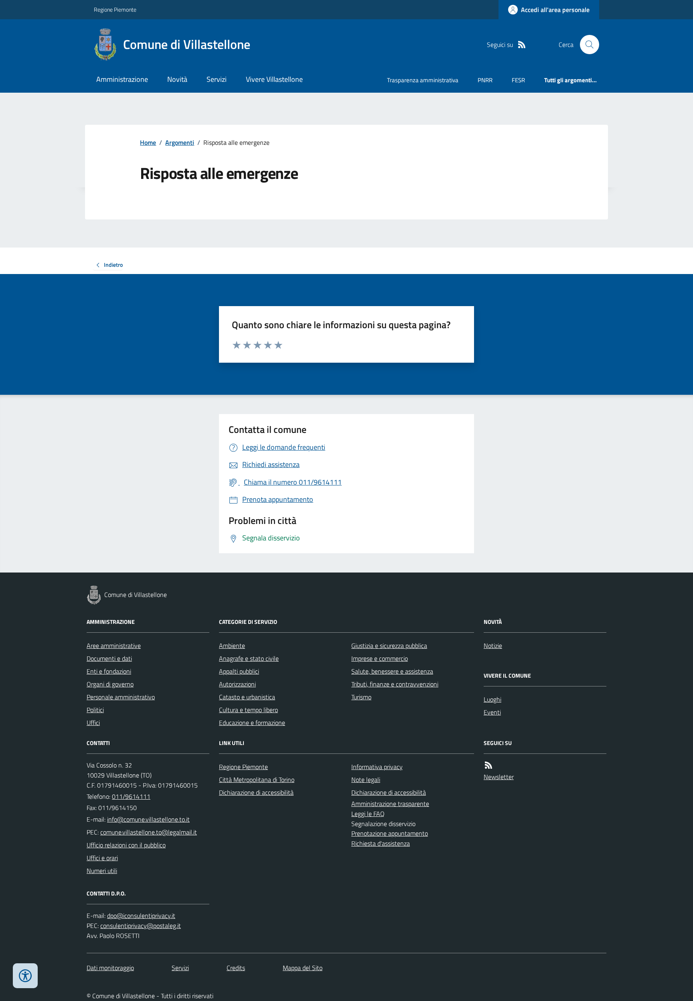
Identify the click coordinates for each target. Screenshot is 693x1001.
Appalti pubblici (239, 671)
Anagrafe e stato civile (249, 658)
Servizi (217, 79)
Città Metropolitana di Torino (256, 779)
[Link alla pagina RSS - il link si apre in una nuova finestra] (522, 45)
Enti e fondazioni (109, 671)
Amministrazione (122, 79)
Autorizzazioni (237, 684)
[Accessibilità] (25, 975)
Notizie (493, 645)
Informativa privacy (377, 767)
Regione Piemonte (115, 9)
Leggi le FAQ (368, 813)
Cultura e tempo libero (248, 710)
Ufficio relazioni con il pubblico (126, 845)
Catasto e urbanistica (247, 697)
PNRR (485, 80)
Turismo (361, 697)
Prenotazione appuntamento (389, 833)
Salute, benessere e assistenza (392, 671)
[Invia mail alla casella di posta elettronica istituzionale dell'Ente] (148, 819)
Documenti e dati (109, 658)
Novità (177, 79)
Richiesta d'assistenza (380, 843)
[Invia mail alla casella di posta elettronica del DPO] (141, 916)
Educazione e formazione (252, 722)
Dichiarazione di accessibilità (256, 792)
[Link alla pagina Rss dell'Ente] (488, 765)
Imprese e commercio (379, 658)
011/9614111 (131, 796)
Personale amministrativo (121, 697)
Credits (236, 968)
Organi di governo (110, 684)
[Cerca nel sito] (586, 44)
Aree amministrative (114, 645)
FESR (518, 80)
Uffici (93, 722)
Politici (95, 710)
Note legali (365, 779)
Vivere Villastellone (274, 79)
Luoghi (492, 699)
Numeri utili (102, 870)
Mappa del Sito (302, 968)
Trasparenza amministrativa (422, 80)
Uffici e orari (102, 858)
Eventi (492, 712)
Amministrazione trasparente (390, 803)
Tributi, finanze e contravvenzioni (394, 684)
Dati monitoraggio (110, 968)
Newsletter (499, 777)
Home (148, 142)
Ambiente (232, 645)
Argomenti (179, 142)
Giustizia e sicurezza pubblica (389, 645)
